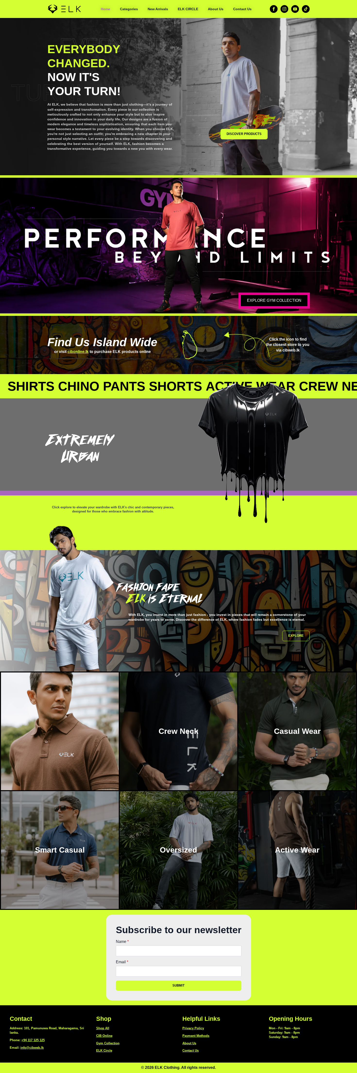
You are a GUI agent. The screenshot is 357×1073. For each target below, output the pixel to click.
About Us (215, 9)
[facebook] (274, 9)
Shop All (102, 1028)
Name (122, 942)
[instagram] (284, 9)
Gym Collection (107, 1043)
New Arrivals (158, 9)
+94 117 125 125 (33, 1040)
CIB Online (104, 1036)
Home (105, 9)
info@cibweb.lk (32, 1047)
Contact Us (242, 9)
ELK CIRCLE (188, 9)
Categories (129, 9)
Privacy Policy (193, 1028)
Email (122, 962)
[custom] (306, 9)
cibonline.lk (78, 352)
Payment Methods (195, 1036)
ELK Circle (104, 1050)
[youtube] (295, 9)
